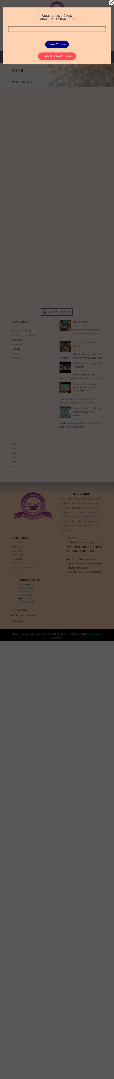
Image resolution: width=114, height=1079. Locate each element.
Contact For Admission (57, 56)
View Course (57, 44)
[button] (111, 2)
